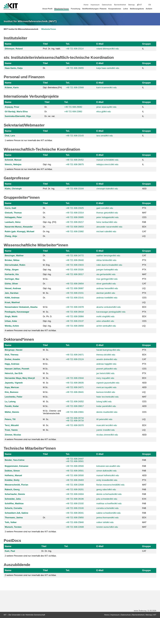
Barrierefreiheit (120, 5)
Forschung (75, 9)
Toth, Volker (11, 522)
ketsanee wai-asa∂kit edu (108, 466)
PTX (144, 208)
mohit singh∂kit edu (105, 316)
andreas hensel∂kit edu (107, 288)
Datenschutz (107, 5)
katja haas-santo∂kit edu (107, 68)
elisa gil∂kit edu (103, 111)
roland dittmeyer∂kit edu (107, 48)
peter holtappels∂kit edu (107, 217)
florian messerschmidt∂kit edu (110, 485)
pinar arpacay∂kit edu (106, 107)
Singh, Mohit (11, 316)
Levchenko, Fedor (13, 397)
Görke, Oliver (11, 283)
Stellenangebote (137, 9)
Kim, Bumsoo (11, 392)
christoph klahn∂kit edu (107, 188)
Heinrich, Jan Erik (13, 373)
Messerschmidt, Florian (16, 485)
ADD (144, 188)
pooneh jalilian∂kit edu (106, 369)
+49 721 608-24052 (75, 401)
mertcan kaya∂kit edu (106, 387)
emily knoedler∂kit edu (106, 480)
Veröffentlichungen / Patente (94, 9)
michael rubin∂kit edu (106, 231)
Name (8, 43)
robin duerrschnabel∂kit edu (109, 265)
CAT (144, 231)
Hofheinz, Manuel (13, 475)
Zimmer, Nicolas (13, 435)
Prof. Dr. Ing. (49, 188)
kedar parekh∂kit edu (106, 406)
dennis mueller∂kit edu (106, 412)
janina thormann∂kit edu (107, 517)
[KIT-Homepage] (11, 6)
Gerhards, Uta (12, 274)
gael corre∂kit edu (104, 208)
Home (86, 5)
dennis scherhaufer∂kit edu (109, 494)
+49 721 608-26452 (75, 160)
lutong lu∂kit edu (104, 401)
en (149, 5)
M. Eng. (46, 265)
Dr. (44, 68)
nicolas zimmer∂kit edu (107, 435)
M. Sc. (46, 293)
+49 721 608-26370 (75, 425)
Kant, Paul (10, 551)
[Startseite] (155, 9)
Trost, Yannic (11, 430)
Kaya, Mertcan (12, 387)
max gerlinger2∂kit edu (107, 279)
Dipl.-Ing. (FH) (49, 222)
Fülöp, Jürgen (11, 269)
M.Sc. (45, 279)
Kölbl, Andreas (12, 297)
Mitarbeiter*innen (61, 9)
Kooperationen (114, 9)
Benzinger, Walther (14, 255)
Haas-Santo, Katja (13, 68)
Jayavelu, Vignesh (14, 383)
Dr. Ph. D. (47, 316)
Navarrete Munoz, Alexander (19, 227)
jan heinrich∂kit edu (105, 373)
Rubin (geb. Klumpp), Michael (19, 231)
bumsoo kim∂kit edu (105, 392)
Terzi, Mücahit (12, 425)
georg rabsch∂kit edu (106, 489)
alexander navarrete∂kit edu (109, 227)
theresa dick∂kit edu (105, 354)
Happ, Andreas (12, 364)
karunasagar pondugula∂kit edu (110, 312)
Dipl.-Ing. (47, 164)
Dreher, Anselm (12, 359)
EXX (144, 499)
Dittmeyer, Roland (14, 48)
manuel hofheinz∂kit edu (107, 475)
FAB (144, 222)
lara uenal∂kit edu (104, 135)
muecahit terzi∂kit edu (106, 425)
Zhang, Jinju (11, 236)
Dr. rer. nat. (49, 116)
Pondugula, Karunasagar (17, 312)
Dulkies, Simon (12, 471)
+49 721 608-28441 (75, 392)
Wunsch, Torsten (13, 527)
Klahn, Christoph (13, 188)
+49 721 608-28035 (75, 383)
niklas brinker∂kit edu (106, 260)
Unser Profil (47, 9)
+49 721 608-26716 (75, 418)
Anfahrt (149, 9)
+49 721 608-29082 (73, 107)
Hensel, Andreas (13, 288)
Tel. (68, 43)
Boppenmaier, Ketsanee (16, 466)
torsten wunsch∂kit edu (107, 527)
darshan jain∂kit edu (105, 293)
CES (144, 217)
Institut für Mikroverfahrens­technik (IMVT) (30, 21)
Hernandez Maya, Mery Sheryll (20, 378)
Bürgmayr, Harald (13, 350)
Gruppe (146, 43)
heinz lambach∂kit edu (106, 222)
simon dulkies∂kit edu (106, 471)
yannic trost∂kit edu (105, 430)
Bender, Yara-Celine (14, 460)
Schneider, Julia (13, 499)
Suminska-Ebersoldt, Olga (18, 116)
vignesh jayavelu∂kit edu (107, 383)
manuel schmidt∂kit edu (107, 160)
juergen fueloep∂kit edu (107, 269)
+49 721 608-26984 (75, 316)
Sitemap (131, 5)
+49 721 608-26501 (75, 461)
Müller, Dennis (12, 412)
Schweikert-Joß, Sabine (16, 513)
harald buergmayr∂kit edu (108, 350)
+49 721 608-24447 (75, 459)
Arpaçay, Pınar (12, 107)
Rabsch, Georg (12, 489)
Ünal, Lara (10, 135)
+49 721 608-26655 (75, 68)
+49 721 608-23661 (75, 412)
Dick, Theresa (11, 354)
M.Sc (45, 307)
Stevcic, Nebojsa (13, 164)
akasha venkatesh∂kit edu (108, 307)
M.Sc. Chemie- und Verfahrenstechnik (52, 412)
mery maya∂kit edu (105, 378)
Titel (45, 43)
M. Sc (45, 383)
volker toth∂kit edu (105, 522)
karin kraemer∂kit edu (106, 87)
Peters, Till (10, 419)
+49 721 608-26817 (75, 406)
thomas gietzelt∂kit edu (107, 213)
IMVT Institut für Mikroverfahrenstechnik (21, 29)
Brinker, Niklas (12, 260)
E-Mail (99, 43)
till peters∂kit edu (104, 419)
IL (143, 48)
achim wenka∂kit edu (106, 326)
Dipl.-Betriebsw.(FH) (52, 87)
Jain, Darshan (11, 293)
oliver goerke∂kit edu (106, 283)
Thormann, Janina (14, 517)
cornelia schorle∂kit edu (107, 508)
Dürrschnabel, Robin (15, 265)
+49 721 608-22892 (73, 111)
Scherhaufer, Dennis (15, 494)
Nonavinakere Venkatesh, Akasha (21, 307)
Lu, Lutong (10, 401)
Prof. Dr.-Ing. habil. (52, 48)
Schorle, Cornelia (13, 508)
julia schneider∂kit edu (106, 499)
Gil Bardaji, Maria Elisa (16, 111)
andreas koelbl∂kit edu (106, 297)
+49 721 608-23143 (75, 135)
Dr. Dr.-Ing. (46, 551)
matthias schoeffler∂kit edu (109, 503)
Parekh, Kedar (12, 406)
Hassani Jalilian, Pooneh (17, 369)
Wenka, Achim (12, 326)
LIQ (144, 236)
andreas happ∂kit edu (106, 364)
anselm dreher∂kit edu (106, 359)
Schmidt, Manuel (13, 160)
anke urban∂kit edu (105, 321)
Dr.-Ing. (46, 231)
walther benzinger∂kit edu (108, 255)
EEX (144, 227)
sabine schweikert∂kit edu (108, 513)
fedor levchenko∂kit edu (107, 397)
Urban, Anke (11, 321)
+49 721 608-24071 (75, 354)
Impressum (95, 5)
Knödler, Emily (12, 480)
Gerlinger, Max (12, 279)
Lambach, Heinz (13, 222)
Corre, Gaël (10, 208)
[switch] (155, 5)
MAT (144, 213)
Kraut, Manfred (12, 302)
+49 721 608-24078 (75, 307)
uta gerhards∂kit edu (105, 274)
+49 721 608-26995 (75, 217)
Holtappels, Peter (13, 217)
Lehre (125, 9)
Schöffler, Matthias (14, 503)
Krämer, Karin (12, 87)
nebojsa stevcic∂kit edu (107, 164)
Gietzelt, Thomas (13, 213)
